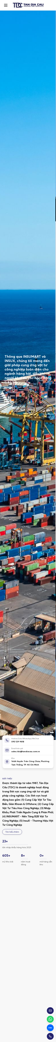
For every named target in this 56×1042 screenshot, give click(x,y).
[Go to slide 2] (49, 734)
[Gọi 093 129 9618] (50, 1036)
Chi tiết (8, 373)
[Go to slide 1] (49, 732)
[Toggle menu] (5, 5)
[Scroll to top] (28, 5)
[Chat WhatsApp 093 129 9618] (50, 1019)
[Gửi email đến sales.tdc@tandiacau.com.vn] (50, 1010)
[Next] (49, 919)
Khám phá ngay (19, 972)
